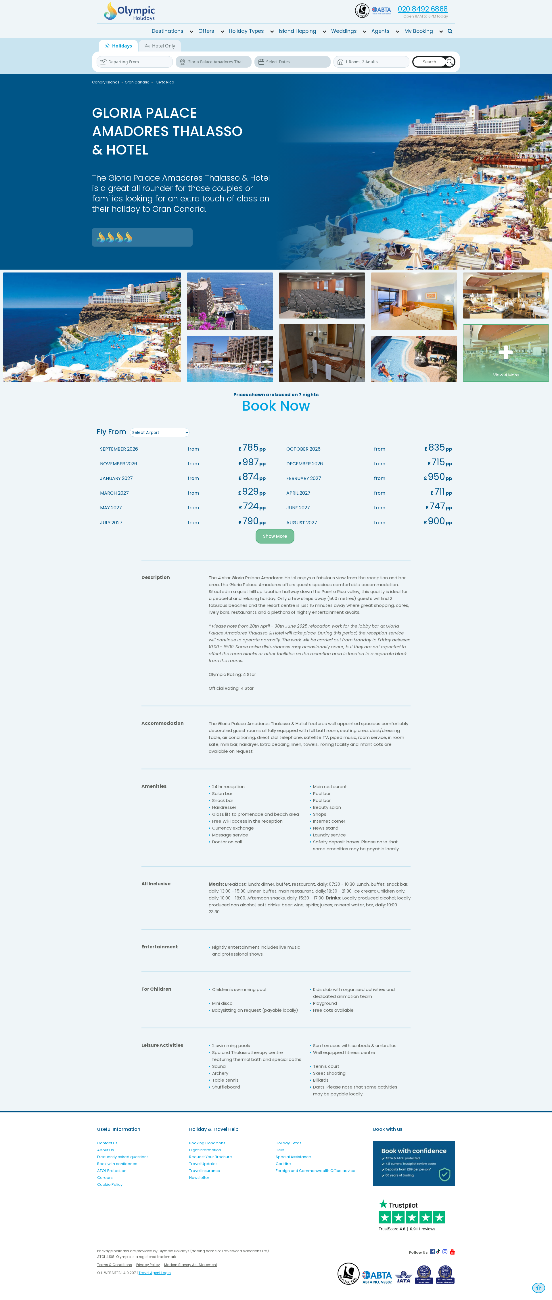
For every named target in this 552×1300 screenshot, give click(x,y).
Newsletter (199, 1177)
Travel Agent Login (155, 1272)
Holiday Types (246, 31)
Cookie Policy (109, 1184)
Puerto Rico (164, 82)
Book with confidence (117, 1163)
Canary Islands (106, 82)
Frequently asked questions (123, 1157)
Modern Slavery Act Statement (190, 1264)
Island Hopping (297, 31)
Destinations (167, 31)
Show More (275, 536)
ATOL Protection (111, 1170)
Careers (105, 1177)
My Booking (419, 31)
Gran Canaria (137, 82)
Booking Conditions (207, 1143)
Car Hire (283, 1163)
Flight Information (205, 1150)
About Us (105, 1150)
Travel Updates (203, 1163)
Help (280, 1150)
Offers (206, 31)
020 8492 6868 (423, 9)
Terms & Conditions (114, 1264)
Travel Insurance (204, 1170)
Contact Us (107, 1143)
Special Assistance (293, 1157)
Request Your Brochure (210, 1157)
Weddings (344, 31)
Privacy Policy (148, 1264)
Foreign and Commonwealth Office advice (315, 1170)
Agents (380, 31)
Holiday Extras (289, 1143)
